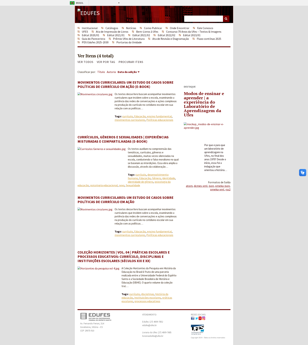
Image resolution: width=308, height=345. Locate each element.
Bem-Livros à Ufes (147, 31)
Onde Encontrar (179, 28)
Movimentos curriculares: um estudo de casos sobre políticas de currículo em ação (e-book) (125, 84)
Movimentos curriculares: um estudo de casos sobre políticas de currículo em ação (125, 199)
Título (101, 72)
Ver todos (85, 62)
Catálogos (112, 28)
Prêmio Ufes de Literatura (129, 38)
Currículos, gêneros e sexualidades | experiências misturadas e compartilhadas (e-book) (123, 139)
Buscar (226, 19)
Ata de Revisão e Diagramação (170, 38)
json (211, 186)
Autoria (111, 72)
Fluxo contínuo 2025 (209, 38)
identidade (168, 178)
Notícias (131, 28)
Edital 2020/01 (90, 35)
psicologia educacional (104, 185)
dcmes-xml (200, 186)
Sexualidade (133, 185)
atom (189, 186)
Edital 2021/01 (116, 35)
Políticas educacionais (159, 120)
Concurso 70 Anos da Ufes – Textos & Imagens (193, 31)
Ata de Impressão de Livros (112, 31)
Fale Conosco (205, 28)
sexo (122, 185)
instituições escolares (147, 297)
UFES (85, 31)
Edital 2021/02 (141, 35)
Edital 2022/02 (166, 35)
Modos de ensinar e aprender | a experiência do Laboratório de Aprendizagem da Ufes (204, 104)
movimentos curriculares (130, 120)
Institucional (90, 28)
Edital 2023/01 (192, 35)
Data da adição (127, 72)
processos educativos (147, 301)
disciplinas (147, 294)
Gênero (156, 178)
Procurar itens (131, 62)
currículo (127, 116)
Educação (140, 116)
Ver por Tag (106, 62)
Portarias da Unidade (129, 42)
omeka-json (222, 186)
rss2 (227, 189)
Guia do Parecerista (93, 38)
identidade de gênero (140, 181)
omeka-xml (217, 189)
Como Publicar (153, 28)
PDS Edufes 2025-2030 (95, 42)
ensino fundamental (159, 116)
